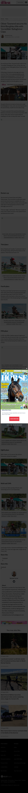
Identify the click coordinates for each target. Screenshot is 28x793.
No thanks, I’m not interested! (14, 425)
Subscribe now (14, 418)
